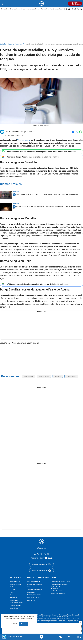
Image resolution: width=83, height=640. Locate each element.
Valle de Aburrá (23, 140)
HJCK (11, 592)
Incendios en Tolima (33, 9)
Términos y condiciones (58, 593)
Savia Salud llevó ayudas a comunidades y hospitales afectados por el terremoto (47, 194)
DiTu (11, 595)
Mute (60, 636)
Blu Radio (3, 44)
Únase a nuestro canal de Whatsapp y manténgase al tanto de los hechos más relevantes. (41, 152)
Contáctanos (31, 592)
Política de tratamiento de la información (59, 587)
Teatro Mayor (14, 600)
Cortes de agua (28, 376)
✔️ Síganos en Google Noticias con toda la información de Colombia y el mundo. (38, 284)
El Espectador (14, 597)
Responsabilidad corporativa (59, 584)
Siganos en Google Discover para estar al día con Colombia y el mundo (34, 157)
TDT (28, 587)
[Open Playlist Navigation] (80, 637)
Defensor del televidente (34, 584)
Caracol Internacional (16, 603)
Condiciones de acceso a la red (60, 581)
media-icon (41, 637)
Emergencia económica (17, 9)
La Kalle (12, 589)
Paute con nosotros (33, 597)
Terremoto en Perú (47, 9)
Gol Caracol (13, 587)
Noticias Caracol (15, 581)
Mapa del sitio (31, 600)
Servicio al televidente (33, 581)
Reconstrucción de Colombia (63, 9)
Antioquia (19, 44)
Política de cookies (57, 591)
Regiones (11, 44)
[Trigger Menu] (3, 3)
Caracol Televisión (15, 584)
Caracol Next (14, 608)
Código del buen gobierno (34, 589)
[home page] (41, 3)
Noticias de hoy (44, 376)
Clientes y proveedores (34, 595)
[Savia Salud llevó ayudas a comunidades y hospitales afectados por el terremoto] (6, 195)
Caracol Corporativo (16, 605)
